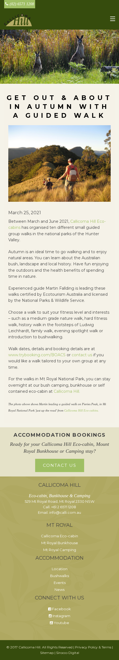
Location (60, 569)
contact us (82, 354)
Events (60, 582)
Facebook (61, 609)
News (59, 589)
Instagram (61, 616)
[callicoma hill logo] (18, 19)
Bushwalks (59, 575)
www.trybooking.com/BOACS (37, 354)
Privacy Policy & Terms (93, 647)
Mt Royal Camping (59, 550)
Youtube (61, 622)
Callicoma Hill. (67, 391)
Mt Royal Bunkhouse (59, 543)
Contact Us (59, 465)
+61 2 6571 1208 (63, 507)
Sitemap (47, 653)
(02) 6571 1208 (22, 4)
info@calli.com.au (65, 512)
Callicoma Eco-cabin (59, 536)
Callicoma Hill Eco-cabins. (81, 410)
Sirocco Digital (67, 653)
